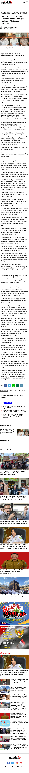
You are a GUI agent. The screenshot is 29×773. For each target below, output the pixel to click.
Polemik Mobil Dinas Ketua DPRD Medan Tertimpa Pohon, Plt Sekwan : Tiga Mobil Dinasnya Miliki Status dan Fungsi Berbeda (13, 546)
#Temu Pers (4, 397)
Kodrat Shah (18, 12)
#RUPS (16, 395)
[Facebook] (5, 385)
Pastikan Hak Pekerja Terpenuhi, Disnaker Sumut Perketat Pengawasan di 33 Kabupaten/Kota (13, 571)
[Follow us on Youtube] (21, 763)
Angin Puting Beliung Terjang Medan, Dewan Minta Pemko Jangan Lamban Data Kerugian (19, 696)
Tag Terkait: (4, 390)
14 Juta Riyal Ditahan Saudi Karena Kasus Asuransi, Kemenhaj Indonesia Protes (13, 596)
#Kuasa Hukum (23, 393)
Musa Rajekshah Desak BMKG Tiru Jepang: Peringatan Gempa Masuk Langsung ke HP (14, 522)
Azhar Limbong (7, 12)
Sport (21, 13)
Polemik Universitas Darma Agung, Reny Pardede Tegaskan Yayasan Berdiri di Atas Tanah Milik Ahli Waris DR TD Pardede (13, 498)
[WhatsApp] (17, 385)
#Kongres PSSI (13, 393)
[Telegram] (21, 385)
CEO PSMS (13, 12)
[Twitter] (9, 385)
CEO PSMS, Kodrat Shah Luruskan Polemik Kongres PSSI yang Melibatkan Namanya (14, 416)
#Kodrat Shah (4, 393)
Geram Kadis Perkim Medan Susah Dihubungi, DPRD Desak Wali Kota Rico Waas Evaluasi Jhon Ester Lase (19, 747)
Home (2, 12)
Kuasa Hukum (3, 13)
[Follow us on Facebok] (8, 763)
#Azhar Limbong (13, 390)
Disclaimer (20, 767)
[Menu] (27, 2)
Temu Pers (25, 13)
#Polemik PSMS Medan (7, 395)
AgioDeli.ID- (5, 54)
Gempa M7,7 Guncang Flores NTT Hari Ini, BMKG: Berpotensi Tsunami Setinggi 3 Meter (19, 722)
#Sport (21, 395)
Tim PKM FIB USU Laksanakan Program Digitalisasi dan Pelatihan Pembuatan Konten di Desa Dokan (12, 472)
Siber (13, 767)
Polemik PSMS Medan (11, 13)
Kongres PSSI (24, 12)
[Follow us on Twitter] (12, 763)
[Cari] (24, 2)
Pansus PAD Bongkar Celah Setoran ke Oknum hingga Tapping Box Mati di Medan (18, 738)
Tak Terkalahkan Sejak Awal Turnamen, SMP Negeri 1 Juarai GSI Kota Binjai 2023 (15, 411)
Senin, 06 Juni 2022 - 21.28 (9, 28)
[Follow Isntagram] (16, 763)
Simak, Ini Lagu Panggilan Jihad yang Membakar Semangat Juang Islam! (19, 681)
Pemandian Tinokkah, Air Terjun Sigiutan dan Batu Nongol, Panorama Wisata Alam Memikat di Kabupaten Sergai (19, 731)
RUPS (18, 13)
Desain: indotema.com (14, 770)
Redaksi (7, 767)
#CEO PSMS (22, 390)
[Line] (13, 385)
